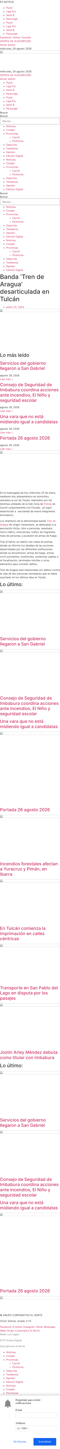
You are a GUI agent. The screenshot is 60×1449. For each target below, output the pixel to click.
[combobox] (22, 1428)
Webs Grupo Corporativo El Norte (20, 1330)
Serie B (10, 15)
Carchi (16, 137)
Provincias (12, 133)
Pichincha (17, 141)
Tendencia (12, 148)
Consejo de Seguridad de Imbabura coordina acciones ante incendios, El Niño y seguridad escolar (29, 392)
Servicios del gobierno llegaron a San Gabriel (23, 366)
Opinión (10, 152)
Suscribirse (44, 1441)
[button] (30, 1330)
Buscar (4, 112)
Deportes (11, 144)
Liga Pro (11, 11)
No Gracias (20, 1441)
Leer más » (6, 379)
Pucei (9, 7)
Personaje (12, 18)
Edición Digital (14, 155)
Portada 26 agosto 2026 (25, 438)
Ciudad (10, 129)
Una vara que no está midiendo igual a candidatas (29, 419)
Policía (48, 503)
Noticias (11, 126)
